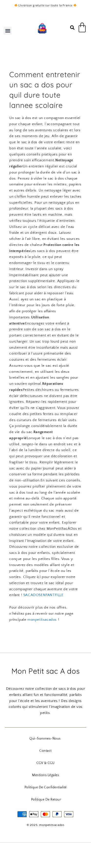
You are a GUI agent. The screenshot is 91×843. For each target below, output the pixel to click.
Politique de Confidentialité (46, 787)
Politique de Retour (46, 800)
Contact (45, 751)
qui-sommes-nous (45, 739)
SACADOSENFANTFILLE (43, 595)
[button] (8, 31)
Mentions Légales (45, 775)
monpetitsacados (42, 620)
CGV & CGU (45, 763)
